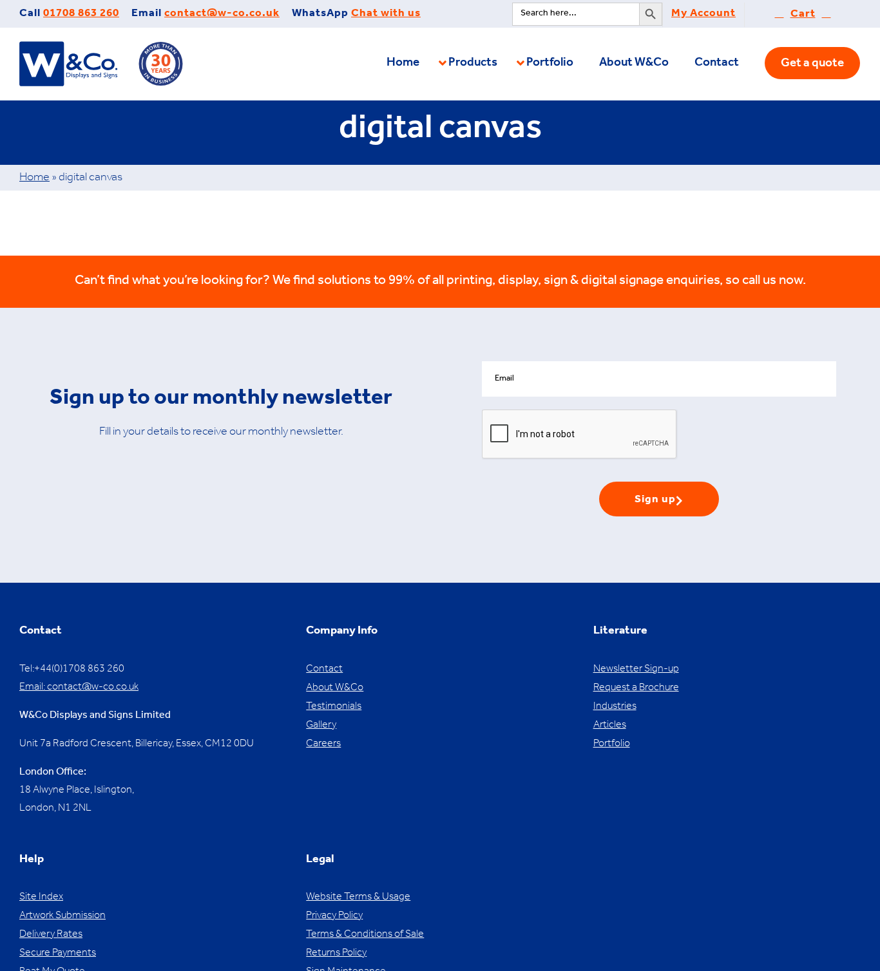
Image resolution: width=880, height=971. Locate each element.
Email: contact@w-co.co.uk (79, 688)
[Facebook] (23, 835)
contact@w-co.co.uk (222, 14)
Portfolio (611, 744)
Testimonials (333, 707)
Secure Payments (57, 953)
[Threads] (110, 835)
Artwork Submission (62, 916)
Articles (609, 726)
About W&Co (334, 688)
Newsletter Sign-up (636, 670)
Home (34, 178)
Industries (614, 707)
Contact (324, 670)
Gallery (321, 726)
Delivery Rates (50, 935)
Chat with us (386, 14)
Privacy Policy (334, 916)
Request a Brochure (636, 688)
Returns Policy (336, 953)
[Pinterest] (76, 835)
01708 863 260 (81, 14)
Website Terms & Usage (358, 897)
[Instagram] (58, 835)
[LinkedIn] (93, 835)
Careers (323, 744)
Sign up (655, 500)
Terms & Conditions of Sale (365, 935)
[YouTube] (41, 835)
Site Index (41, 897)
